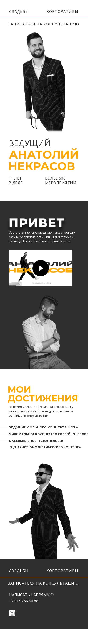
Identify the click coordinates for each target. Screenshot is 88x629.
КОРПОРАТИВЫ (62, 11)
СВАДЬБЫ (19, 11)
